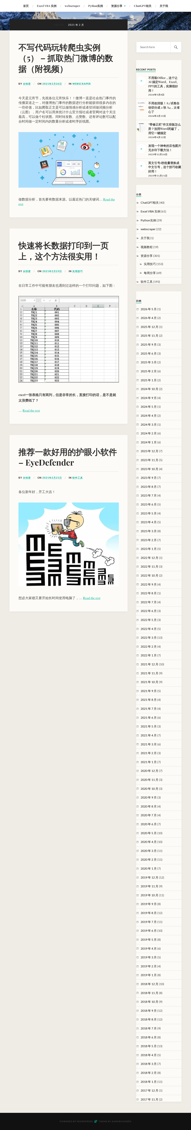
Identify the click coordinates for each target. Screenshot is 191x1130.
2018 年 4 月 (149, 1055)
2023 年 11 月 (149, 460)
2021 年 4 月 (149, 735)
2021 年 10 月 (149, 682)
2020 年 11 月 (149, 779)
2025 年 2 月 (149, 371)
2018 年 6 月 (149, 1037)
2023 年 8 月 (149, 486)
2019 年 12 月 (149, 877)
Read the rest (31, 410)
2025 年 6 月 (149, 353)
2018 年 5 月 (149, 1046)
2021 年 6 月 (149, 717)
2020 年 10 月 (149, 788)
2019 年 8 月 (149, 913)
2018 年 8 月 (149, 1019)
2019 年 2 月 (149, 966)
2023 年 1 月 (149, 548)
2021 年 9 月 (149, 691)
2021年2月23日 (52, 271)
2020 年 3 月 (149, 850)
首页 (26, 6)
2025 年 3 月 (149, 362)
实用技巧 (77, 271)
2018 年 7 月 (149, 1028)
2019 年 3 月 (149, 957)
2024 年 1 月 (149, 442)
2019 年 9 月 (149, 904)
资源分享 (116, 6)
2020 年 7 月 (149, 815)
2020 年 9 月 (149, 797)
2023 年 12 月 (149, 451)
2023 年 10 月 (149, 469)
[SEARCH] (175, 47)
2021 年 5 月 (149, 726)
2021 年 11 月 (149, 673)
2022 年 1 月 (149, 655)
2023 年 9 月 (149, 477)
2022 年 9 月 (149, 584)
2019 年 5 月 (149, 939)
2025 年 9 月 (149, 344)
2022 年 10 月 (149, 575)
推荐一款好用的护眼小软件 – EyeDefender (67, 457)
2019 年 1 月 (149, 975)
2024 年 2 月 (149, 433)
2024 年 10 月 (149, 389)
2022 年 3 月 (149, 637)
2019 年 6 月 (149, 930)
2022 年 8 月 (149, 593)
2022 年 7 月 (149, 602)
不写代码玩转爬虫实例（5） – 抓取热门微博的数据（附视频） (65, 57)
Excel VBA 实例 (47, 6)
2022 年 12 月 (149, 557)
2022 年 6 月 (149, 611)
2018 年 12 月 (149, 984)
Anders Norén (121, 1121)
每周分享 (150, 273)
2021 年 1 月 (149, 762)
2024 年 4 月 (149, 415)
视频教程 (147, 247)
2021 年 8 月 (149, 699)
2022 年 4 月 (149, 628)
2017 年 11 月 (149, 1099)
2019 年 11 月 (149, 886)
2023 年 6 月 (149, 504)
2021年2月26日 (52, 83)
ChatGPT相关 (142, 6)
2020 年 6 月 (149, 824)
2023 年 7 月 (149, 495)
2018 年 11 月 (149, 993)
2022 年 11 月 (149, 566)
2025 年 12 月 (149, 326)
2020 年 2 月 (149, 859)
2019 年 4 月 (149, 948)
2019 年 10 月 (149, 895)
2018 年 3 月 (149, 1063)
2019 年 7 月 (149, 922)
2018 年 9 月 (149, 1010)
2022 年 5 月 (149, 620)
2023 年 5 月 (149, 513)
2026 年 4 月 (149, 318)
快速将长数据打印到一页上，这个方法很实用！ (63, 250)
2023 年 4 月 (149, 522)
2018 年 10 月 (149, 1001)
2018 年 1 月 (149, 1081)
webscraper (72, 6)
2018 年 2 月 (149, 1072)
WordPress (85, 1121)
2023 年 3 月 (149, 531)
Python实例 (95, 6)
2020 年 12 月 (149, 770)
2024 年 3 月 (149, 424)
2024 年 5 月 (149, 406)
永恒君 (27, 83)
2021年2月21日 (52, 477)
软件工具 (77, 477)
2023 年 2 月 (149, 540)
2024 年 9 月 (149, 398)
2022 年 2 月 (149, 646)
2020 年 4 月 (149, 841)
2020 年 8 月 (149, 806)
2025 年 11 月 (149, 335)
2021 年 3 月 (149, 744)
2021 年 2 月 (149, 753)
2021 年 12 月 (149, 664)
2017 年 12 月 (149, 1090)
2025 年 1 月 (149, 380)
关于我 (164, 6)
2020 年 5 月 (149, 833)
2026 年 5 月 (149, 309)
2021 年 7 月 (149, 708)
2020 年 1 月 (149, 868)
